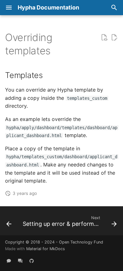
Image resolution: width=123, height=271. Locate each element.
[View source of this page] (104, 37)
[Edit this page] (114, 37)
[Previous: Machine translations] (8, 223)
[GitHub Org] (31, 261)
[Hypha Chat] (9, 261)
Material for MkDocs (45, 248)
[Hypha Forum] (20, 261)
